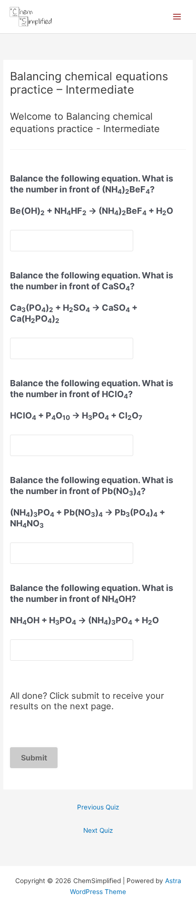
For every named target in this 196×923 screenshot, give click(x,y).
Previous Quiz (98, 807)
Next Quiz (98, 830)
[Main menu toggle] (177, 17)
